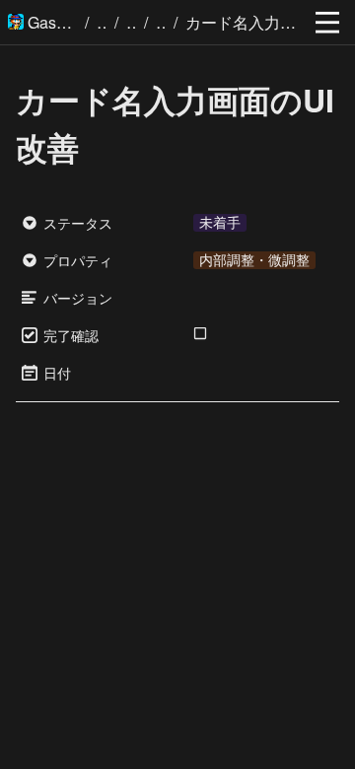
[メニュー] (327, 22)
